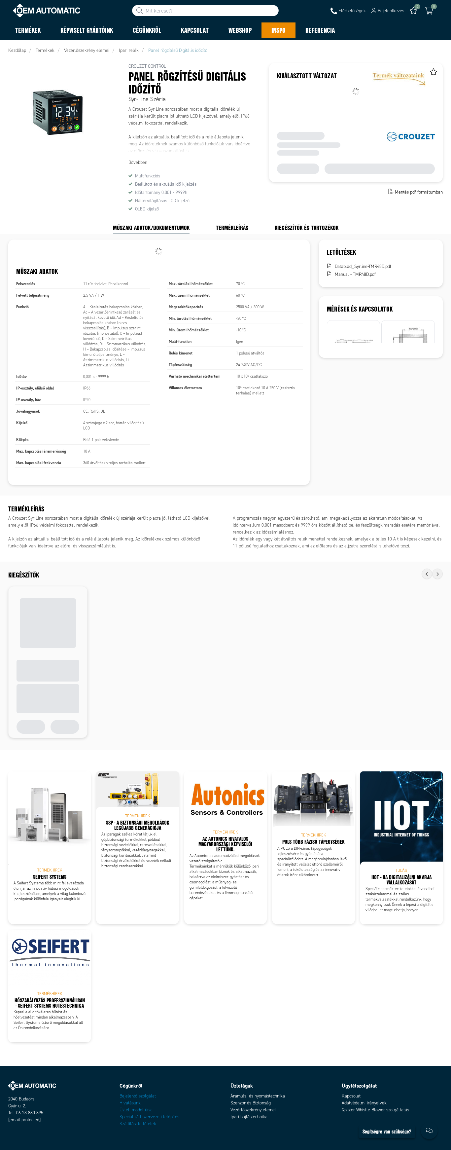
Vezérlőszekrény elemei (253, 1110)
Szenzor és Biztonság (250, 1103)
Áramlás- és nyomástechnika (257, 1096)
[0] (429, 11)
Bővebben (137, 162)
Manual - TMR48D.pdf (355, 274)
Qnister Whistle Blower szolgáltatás (375, 1110)
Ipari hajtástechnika (248, 1117)
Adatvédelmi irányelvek (364, 1103)
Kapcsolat (351, 1096)
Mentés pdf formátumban (419, 192)
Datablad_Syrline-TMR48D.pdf (363, 266)
